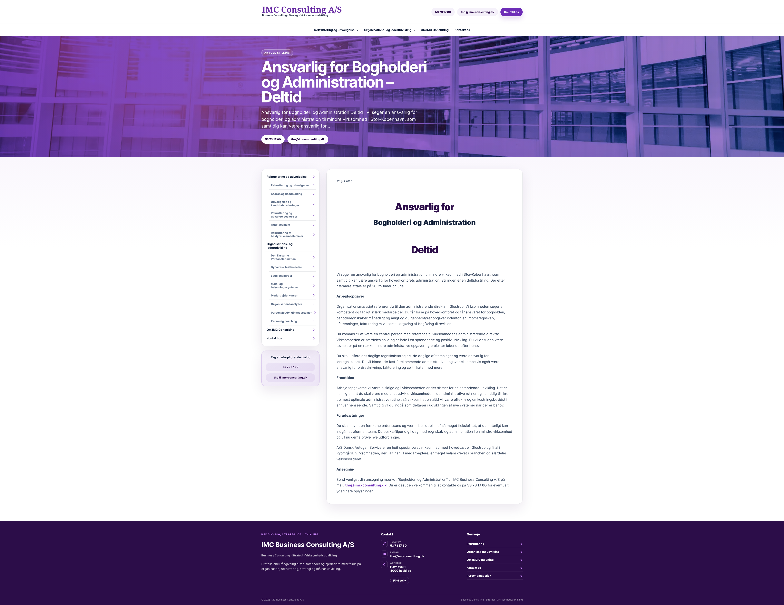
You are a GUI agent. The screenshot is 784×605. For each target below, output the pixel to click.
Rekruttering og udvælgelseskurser (284, 214)
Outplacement (280, 224)
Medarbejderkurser (284, 295)
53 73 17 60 (443, 12)
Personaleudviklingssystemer (291, 312)
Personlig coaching (284, 321)
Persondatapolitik (479, 575)
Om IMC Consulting (435, 30)
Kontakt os (511, 12)
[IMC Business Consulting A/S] (309, 12)
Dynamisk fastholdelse (286, 267)
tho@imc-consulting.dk (477, 12)
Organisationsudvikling (483, 551)
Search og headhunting (286, 193)
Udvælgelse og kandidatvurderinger (285, 203)
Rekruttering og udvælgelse (334, 30)
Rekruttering (475, 543)
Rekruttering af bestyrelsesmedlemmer (287, 234)
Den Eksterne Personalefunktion (283, 257)
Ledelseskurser (281, 275)
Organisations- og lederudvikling (387, 30)
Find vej (399, 580)
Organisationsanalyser (286, 304)
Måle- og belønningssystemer (285, 285)
